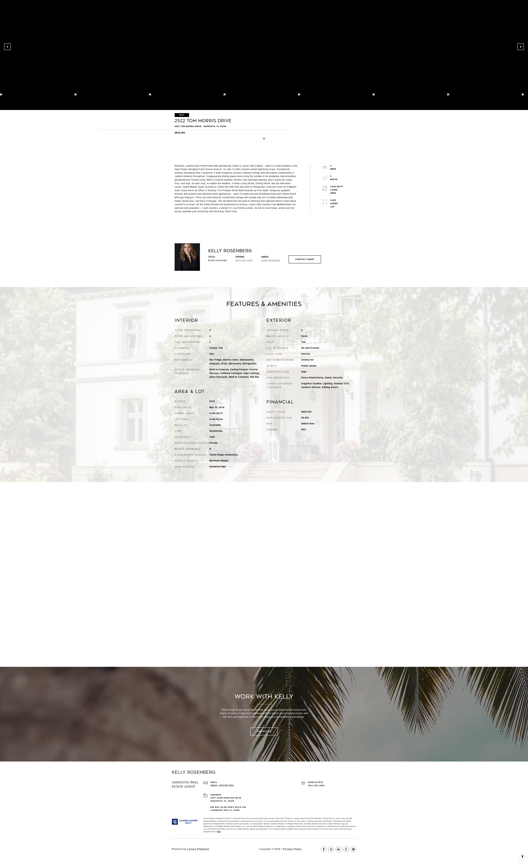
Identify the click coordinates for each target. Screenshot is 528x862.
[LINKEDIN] (338, 849)
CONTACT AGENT (304, 259)
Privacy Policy (292, 849)
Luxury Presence (198, 849)
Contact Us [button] (264, 731)
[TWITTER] (346, 849)
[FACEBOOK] (323, 849)
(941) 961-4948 (244, 261)
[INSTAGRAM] (331, 849)
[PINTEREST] (353, 849)
